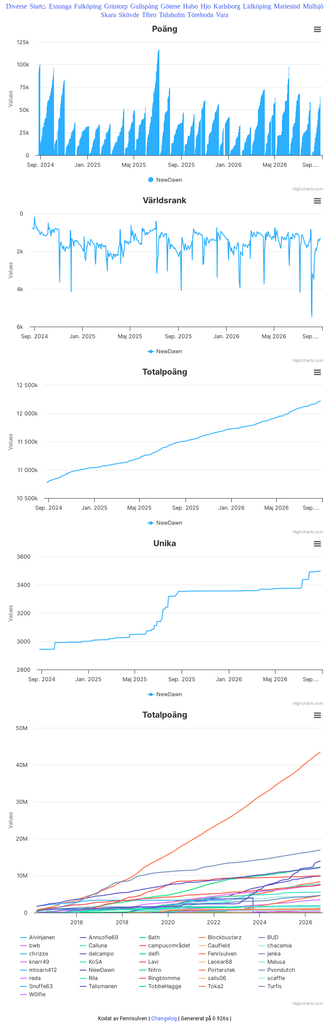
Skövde (129, 14)
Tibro (149, 14)
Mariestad (287, 6)
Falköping (88, 6)
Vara (222, 14)
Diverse (16, 6)
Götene (170, 6)
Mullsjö (313, 6)
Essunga (60, 6)
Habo (190, 6)
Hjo (205, 6)
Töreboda (200, 14)
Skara (108, 14)
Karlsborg (226, 6)
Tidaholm (172, 14)
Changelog (164, 1019)
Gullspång (144, 6)
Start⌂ (38, 6)
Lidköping (257, 6)
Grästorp (116, 6)
